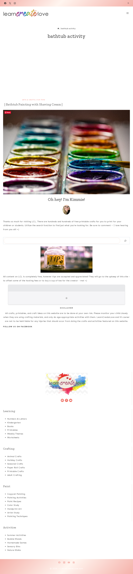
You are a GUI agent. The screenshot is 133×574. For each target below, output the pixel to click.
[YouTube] (69, 562)
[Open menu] (127, 13)
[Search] (125, 241)
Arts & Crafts (28, 100)
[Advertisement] (66, 74)
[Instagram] (15, 3)
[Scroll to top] (127, 564)
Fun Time (41, 100)
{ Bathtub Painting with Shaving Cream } (33, 104)
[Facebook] (5, 3)
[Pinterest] (74, 562)
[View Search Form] (128, 3)
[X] (10, 3)
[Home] (58, 28)
